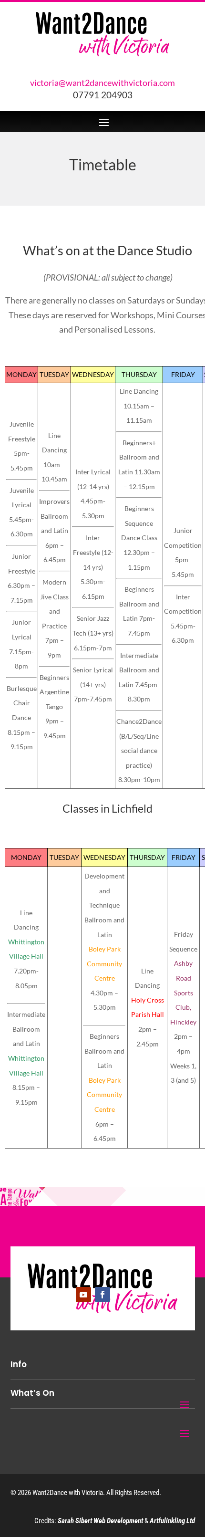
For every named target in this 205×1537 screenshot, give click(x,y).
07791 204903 (103, 95)
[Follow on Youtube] (83, 1294)
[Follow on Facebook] (102, 1294)
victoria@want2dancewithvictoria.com (102, 82)
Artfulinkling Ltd (172, 1520)
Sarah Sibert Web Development (100, 1520)
